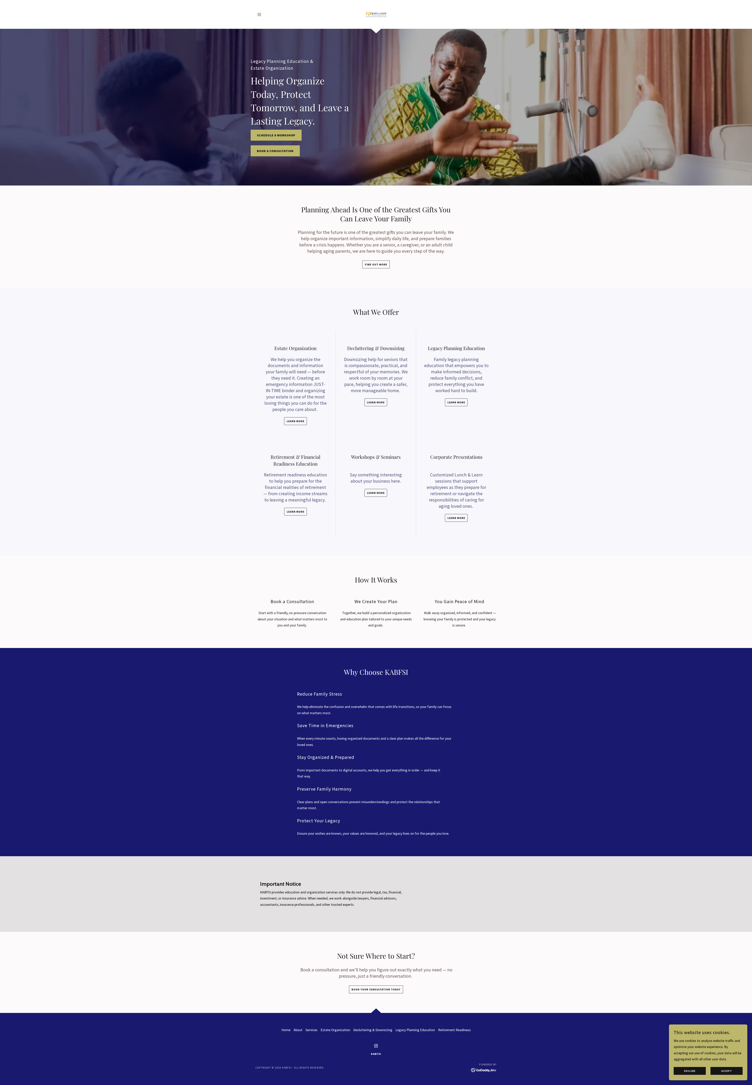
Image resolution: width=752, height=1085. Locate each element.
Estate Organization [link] (335, 1030)
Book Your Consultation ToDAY (376, 989)
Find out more (376, 264)
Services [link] (311, 1030)
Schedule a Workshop (276, 135)
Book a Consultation (275, 151)
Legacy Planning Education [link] (415, 1030)
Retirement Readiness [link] (454, 1030)
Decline (689, 1071)
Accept (726, 1071)
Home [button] (285, 1030)
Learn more (295, 421)
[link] (376, 14)
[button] (259, 14)
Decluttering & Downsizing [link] (372, 1030)
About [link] (298, 1030)
